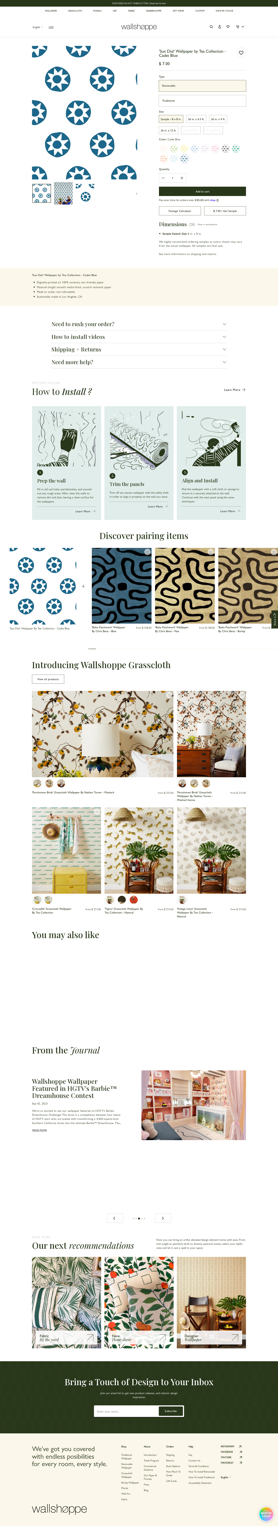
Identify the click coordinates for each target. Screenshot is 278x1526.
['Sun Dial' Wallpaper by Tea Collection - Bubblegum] (215, 149)
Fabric (124, 1499)
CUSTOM (199, 10)
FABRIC (131, 10)
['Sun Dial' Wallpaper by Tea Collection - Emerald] (236, 149)
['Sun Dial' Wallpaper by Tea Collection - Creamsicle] (164, 159)
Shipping (170, 1455)
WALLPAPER (51, 10)
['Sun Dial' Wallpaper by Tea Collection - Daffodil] (185, 149)
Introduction (150, 1455)
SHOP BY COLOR (224, 10)
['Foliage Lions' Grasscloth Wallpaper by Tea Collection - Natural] (182, 900)
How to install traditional (201, 1477)
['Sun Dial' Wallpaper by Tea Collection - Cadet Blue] (185, 159)
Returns (170, 1460)
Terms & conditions (199, 1466)
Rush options (173, 1466)
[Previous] (115, 1218)
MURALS (97, 10)
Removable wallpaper (126, 1465)
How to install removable (202, 1471)
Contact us (194, 1460)
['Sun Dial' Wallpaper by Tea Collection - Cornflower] (195, 149)
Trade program (151, 1460)
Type (162, 76)
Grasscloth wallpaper (126, 1474)
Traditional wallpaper (126, 1456)
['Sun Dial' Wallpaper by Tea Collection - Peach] (164, 149)
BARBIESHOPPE (153, 10)
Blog (146, 1490)
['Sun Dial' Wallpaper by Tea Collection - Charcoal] (226, 149)
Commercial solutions (150, 1467)
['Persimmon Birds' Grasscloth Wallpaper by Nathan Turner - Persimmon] (49, 783)
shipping (196, 254)
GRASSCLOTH (75, 10)
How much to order (173, 1473)
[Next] (163, 1218)
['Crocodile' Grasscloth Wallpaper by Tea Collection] (37, 900)
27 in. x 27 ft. (213, 130)
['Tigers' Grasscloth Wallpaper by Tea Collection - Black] (121, 900)
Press (146, 1484)
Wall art (125, 1493)
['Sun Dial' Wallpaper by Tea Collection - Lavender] (205, 149)
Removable (168, 85)
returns (211, 254)
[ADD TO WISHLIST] (241, 52)
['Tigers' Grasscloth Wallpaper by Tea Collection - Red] (133, 900)
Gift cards (171, 1481)
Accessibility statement (200, 1483)
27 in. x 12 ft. (191, 130)
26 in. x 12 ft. (168, 130)
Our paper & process (150, 1477)
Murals (124, 1488)
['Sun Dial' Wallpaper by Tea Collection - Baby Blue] (174, 159)
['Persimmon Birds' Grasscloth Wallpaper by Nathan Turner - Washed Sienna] (61, 783)
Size (161, 111)
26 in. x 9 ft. (218, 119)
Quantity (164, 169)
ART (115, 10)
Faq (190, 1455)
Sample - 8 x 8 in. (171, 119)
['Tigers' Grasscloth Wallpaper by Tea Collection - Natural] (110, 900)
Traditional (168, 100)
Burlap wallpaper (130, 1482)
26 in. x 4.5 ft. (196, 119)
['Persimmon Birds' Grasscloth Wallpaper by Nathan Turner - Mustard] (37, 783)
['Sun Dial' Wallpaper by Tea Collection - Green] (174, 149)
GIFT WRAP (178, 10)
